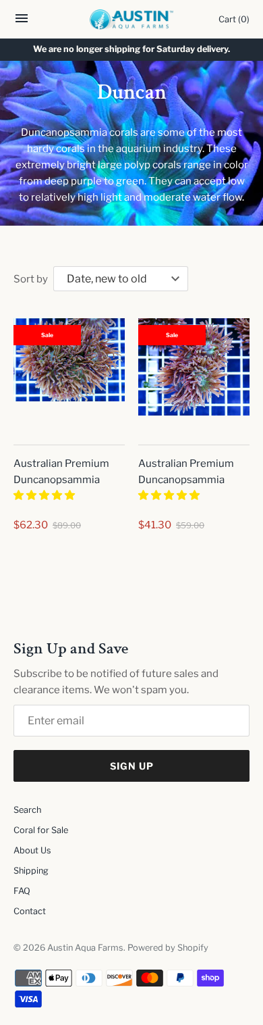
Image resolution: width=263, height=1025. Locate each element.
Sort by (30, 279)
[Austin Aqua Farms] (132, 19)
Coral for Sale (40, 780)
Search (27, 760)
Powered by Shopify (167, 898)
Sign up (132, 716)
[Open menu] (21, 21)
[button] (45, 495)
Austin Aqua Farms (85, 898)
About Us (32, 800)
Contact (29, 861)
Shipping (31, 821)
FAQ (21, 841)
